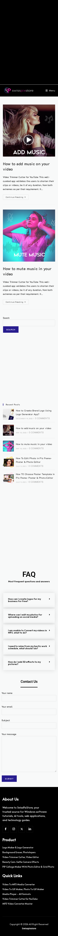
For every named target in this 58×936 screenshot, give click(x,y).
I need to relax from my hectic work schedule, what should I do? (27, 647)
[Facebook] (5, 829)
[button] (29, 600)
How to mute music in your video (34, 444)
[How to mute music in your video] (8, 446)
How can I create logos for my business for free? (24, 600)
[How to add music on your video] (8, 430)
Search (6, 317)
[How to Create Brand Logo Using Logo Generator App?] (8, 414)
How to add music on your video (33, 428)
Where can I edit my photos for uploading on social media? (25, 615)
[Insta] (13, 829)
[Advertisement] (29, 43)
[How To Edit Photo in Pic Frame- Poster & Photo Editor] (8, 462)
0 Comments (42, 418)
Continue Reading (17, 196)
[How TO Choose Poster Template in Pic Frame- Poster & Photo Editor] (8, 477)
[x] (22, 829)
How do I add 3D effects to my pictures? (24, 663)
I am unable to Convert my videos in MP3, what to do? (27, 631)
